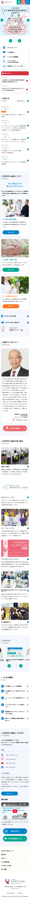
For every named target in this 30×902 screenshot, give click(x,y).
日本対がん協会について (7, 850)
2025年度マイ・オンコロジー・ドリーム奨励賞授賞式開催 (13, 163)
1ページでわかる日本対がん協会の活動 (12, 61)
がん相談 (18, 3)
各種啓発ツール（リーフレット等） (15, 66)
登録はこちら (9, 793)
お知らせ (3, 858)
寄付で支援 (23, 3)
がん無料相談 (10, 52)
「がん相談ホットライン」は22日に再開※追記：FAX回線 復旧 (11, 151)
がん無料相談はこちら (15, 838)
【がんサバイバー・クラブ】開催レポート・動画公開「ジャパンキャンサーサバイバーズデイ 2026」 (13, 140)
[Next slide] (21, 666)
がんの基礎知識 (5, 862)
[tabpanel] (15, 20)
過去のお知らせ (20, 100)
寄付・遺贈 (3, 869)
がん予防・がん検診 (6, 865)
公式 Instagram (11, 759)
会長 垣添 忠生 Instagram (22, 419)
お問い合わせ (15, 831)
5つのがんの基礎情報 (12, 56)
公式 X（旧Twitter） (12, 755)
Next (28, 20)
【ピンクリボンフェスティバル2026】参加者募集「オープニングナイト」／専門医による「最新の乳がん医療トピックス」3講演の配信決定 (13, 128)
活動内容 (3, 854)
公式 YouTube (10, 763)
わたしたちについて (12, 47)
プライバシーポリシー (11, 893)
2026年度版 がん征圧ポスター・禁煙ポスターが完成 (13, 115)
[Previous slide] (9, 666)
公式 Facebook (11, 767)
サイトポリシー (20, 893)
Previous (1, 20)
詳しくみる (11, 232)
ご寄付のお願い (15, 428)
